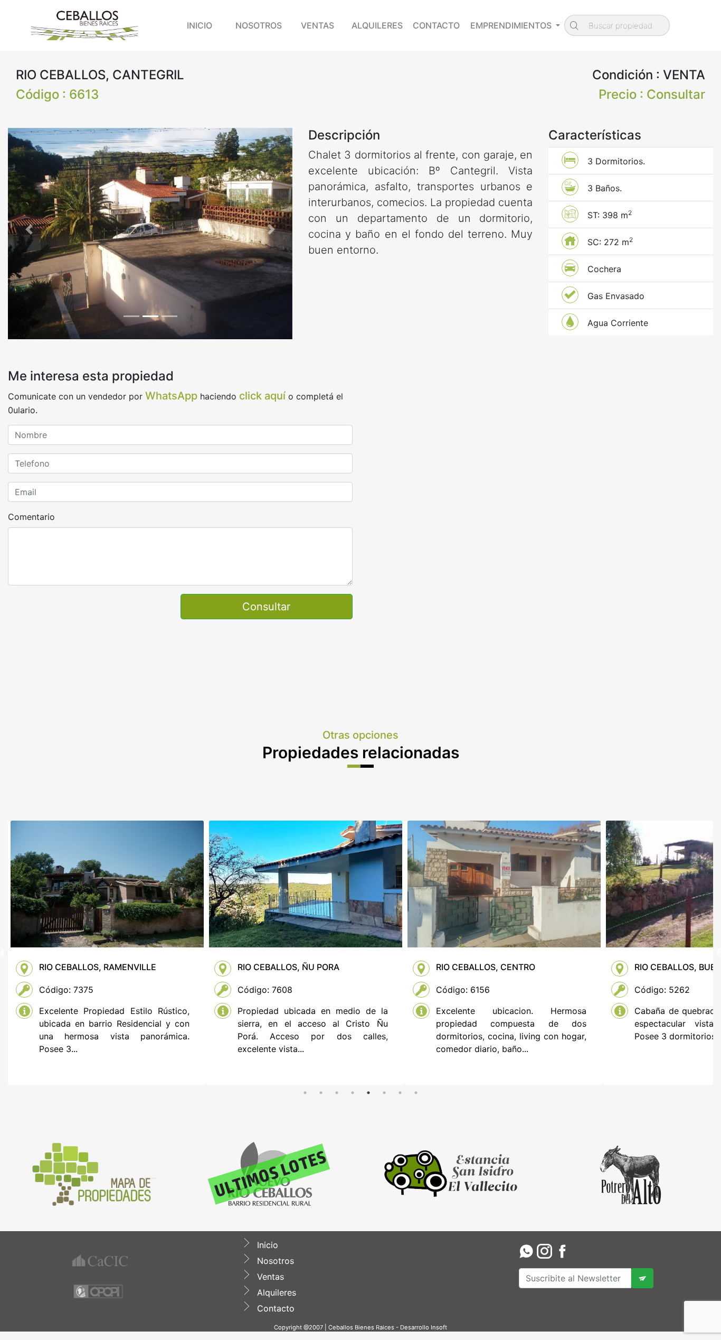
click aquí (262, 395)
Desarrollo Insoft (423, 1327)
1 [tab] (305, 1092)
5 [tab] (368, 1092)
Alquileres (275, 1292)
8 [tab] (416, 1092)
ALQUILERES (377, 25)
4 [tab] (352, 1092)
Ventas (269, 1276)
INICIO (199, 25)
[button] (29, 229)
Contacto (274, 1308)
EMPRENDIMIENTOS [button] (512, 25)
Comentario (31, 516)
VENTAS (317, 25)
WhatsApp (171, 395)
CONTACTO (436, 25)
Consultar (266, 606)
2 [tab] (321, 1092)
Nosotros (274, 1260)
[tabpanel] (107, 953)
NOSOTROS (258, 25)
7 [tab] (400, 1092)
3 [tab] (336, 1092)
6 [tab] (384, 1092)
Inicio (266, 1245)
